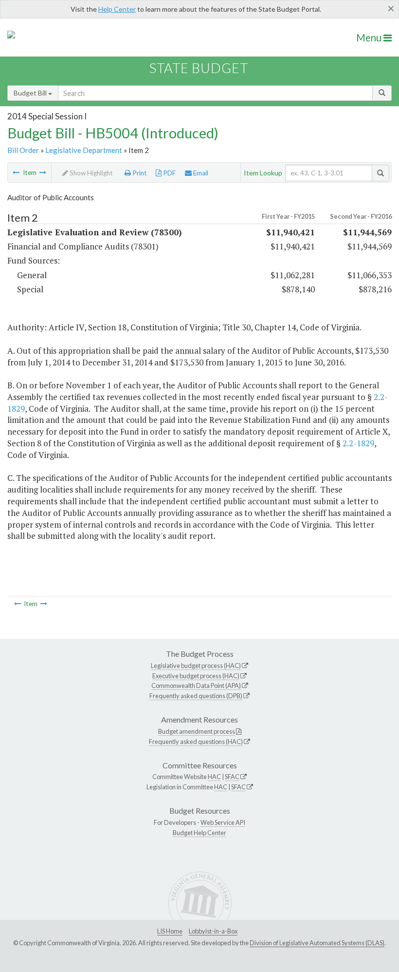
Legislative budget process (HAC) (196, 665)
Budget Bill (31, 93)
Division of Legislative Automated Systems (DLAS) (317, 943)
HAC (214, 777)
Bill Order (23, 150)
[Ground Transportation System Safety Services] (42, 172)
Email (200, 173)
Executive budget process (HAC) (195, 676)
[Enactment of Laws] (16, 172)
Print (139, 173)
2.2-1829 (358, 443)
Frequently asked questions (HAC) (196, 741)
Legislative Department (83, 150)
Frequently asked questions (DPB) (195, 696)
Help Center (117, 9)
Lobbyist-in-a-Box (213, 931)
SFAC (232, 777)
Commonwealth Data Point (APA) (196, 685)
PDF (169, 173)
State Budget (198, 68)
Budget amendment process (196, 731)
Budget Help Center (199, 833)
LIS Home (169, 931)
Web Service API (222, 822)
